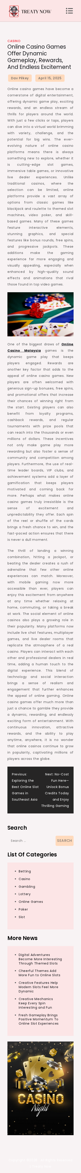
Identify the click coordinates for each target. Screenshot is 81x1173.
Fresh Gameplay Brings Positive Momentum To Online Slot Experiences (39, 1019)
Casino (13, 41)
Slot (22, 917)
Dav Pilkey (20, 78)
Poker (23, 909)
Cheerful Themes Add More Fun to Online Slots (40, 973)
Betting (25, 871)
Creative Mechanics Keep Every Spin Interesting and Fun (36, 1003)
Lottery (25, 894)
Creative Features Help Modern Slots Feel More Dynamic (38, 987)
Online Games (31, 901)
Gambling (27, 886)
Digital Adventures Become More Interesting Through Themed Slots (40, 959)
